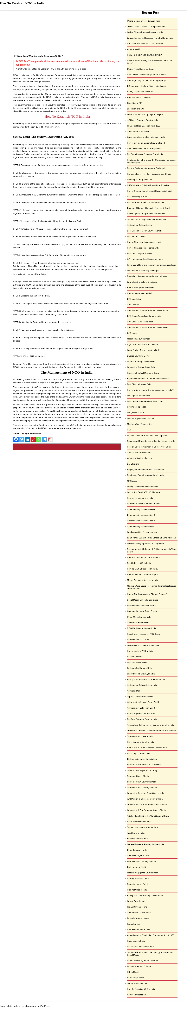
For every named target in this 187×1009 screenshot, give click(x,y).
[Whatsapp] (38, 439)
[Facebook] (16, 439)
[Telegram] (44, 439)
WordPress (45, 1006)
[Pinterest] (33, 439)
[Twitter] (21, 439)
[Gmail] (50, 439)
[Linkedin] (27, 439)
